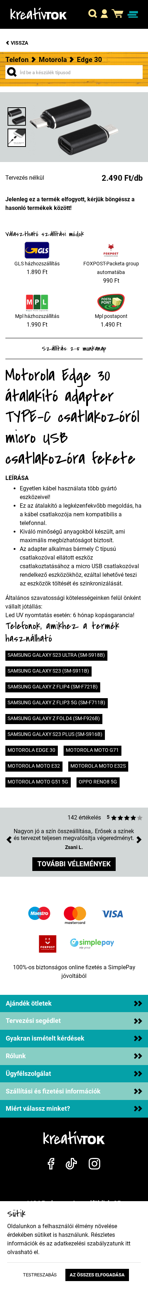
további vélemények (74, 864)
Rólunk (16, 1056)
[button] (92, 14)
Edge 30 (89, 59)
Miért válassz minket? (38, 1108)
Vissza (19, 43)
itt (127, 1243)
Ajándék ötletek (29, 1003)
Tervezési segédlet (33, 1020)
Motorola (53, 59)
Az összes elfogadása (97, 1274)
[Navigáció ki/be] (132, 14)
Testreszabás (40, 1274)
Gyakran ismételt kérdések (45, 1038)
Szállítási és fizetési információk (53, 1091)
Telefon (17, 59)
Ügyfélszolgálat (28, 1073)
